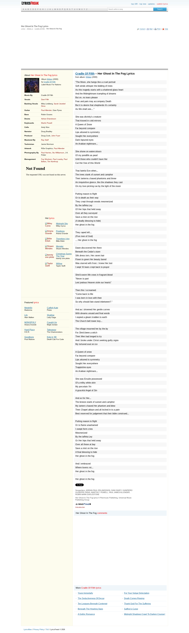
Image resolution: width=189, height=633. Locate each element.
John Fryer (55, 136)
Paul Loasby (58, 159)
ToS (47, 629)
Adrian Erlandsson (48, 119)
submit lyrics (162, 4)
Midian (49, 79)
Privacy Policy (38, 629)
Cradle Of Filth (50, 82)
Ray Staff (45, 140)
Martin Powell (46, 123)
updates (151, 4)
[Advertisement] (94, 49)
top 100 (134, 4)
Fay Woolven (46, 159)
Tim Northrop (52, 161)
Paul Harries (46, 153)
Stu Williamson (58, 153)
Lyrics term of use (80, 507)
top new (143, 4)
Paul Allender (46, 110)
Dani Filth (45, 99)
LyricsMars (28, 629)
